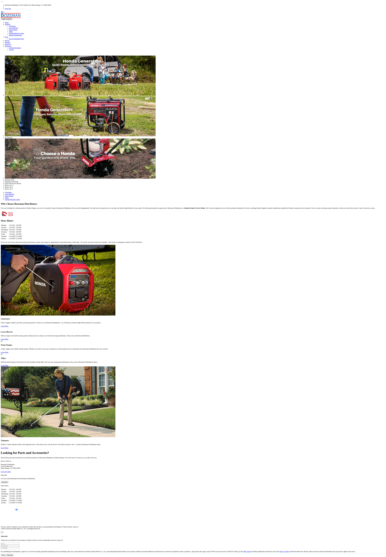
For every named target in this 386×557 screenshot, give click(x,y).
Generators (12, 26)
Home (7, 22)
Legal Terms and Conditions (10, 513)
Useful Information (15, 48)
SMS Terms (4, 516)
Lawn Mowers (13, 28)
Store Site (8, 9)
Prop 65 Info (5, 520)
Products (7, 24)
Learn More (4, 326)
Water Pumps (13, 30)
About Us (8, 44)
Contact (11, 49)
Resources (8, 46)
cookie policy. (83, 527)
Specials (7, 42)
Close (3, 555)
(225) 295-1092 (10, 7)
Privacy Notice (5, 506)
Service (7, 40)
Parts (6, 37)
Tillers (11, 31)
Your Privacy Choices (8, 510)
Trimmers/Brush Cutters (16, 33)
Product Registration (15, 35)
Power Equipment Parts (16, 39)
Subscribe (4, 482)
